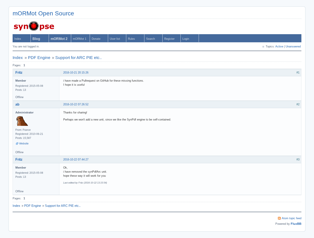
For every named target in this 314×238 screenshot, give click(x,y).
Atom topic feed (291, 218)
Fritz (18, 72)
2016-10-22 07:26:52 (75, 104)
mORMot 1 (79, 38)
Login (185, 38)
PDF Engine (39, 57)
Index (17, 38)
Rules (131, 38)
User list (115, 38)
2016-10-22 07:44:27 (75, 159)
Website (24, 143)
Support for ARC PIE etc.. (78, 57)
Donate (96, 38)
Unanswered (293, 46)
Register (169, 38)
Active (279, 46)
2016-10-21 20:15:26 (75, 72)
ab (17, 104)
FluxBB (296, 223)
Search (150, 38)
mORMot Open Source (43, 13)
